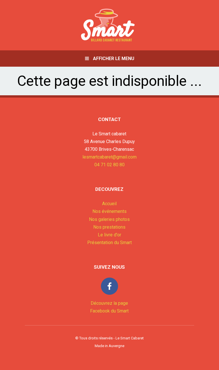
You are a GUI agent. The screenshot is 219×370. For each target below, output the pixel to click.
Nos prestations (109, 227)
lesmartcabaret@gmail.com (109, 157)
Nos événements (109, 211)
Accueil (109, 203)
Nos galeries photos (109, 219)
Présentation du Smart (109, 242)
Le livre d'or (109, 235)
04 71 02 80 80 (109, 164)
